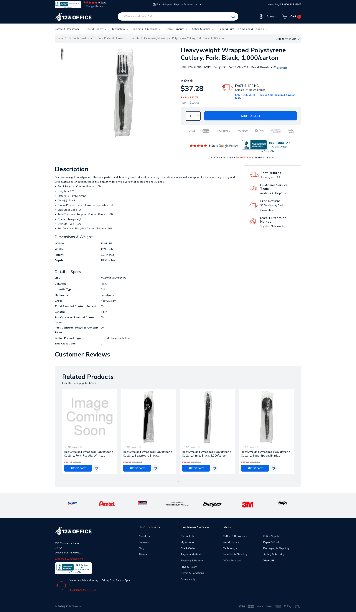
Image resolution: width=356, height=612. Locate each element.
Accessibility (188, 579)
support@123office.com (69, 558)
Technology (118, 29)
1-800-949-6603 (83, 590)
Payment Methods (191, 554)
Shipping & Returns (192, 560)
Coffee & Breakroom (67, 29)
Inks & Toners (95, 29)
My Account (188, 542)
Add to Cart (250, 116)
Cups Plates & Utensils (111, 38)
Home (60, 38)
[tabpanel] (89, 431)
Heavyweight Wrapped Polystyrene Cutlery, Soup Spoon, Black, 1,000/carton (265, 453)
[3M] (247, 504)
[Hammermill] (177, 503)
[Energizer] (212, 504)
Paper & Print (226, 29)
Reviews (144, 542)
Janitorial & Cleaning (145, 29)
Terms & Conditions (192, 573)
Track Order (188, 548)
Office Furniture (175, 29)
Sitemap (143, 554)
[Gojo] (282, 503)
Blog (141, 548)
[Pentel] (107, 503)
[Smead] (142, 503)
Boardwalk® (243, 157)
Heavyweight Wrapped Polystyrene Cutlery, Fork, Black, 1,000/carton (184, 38)
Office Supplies (201, 29)
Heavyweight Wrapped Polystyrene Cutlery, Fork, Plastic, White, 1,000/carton (88, 453)
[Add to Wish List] (96, 468)
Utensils (134, 38)
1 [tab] (178, 481)
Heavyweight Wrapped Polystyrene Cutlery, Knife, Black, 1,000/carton (206, 453)
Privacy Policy (189, 567)
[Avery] (72, 503)
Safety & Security (273, 554)
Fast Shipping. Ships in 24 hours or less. (179, 4)
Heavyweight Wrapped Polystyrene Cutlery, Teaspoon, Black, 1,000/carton (147, 453)
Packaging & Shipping (251, 29)
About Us (144, 536)
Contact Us (187, 536)
